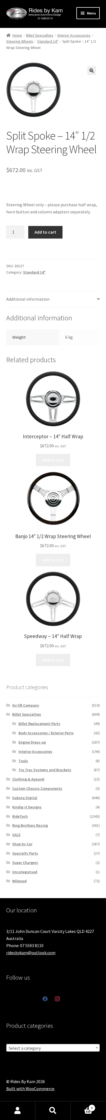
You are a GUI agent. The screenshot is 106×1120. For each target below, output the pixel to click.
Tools (23, 760)
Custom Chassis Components (37, 788)
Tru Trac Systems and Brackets (44, 769)
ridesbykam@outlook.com (30, 952)
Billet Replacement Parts (39, 723)
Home (17, 35)
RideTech (20, 816)
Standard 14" (47, 41)
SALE (16, 834)
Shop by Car (22, 844)
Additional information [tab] (27, 299)
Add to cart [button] (53, 460)
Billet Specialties (39, 35)
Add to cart (45, 232)
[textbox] (53, 1048)
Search (53, 1110)
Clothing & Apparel (28, 779)
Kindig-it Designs (27, 807)
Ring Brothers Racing (30, 825)
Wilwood (19, 880)
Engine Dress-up (32, 742)
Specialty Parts (25, 853)
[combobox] (53, 1048)
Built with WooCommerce (30, 1088)
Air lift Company (25, 705)
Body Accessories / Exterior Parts (46, 732)
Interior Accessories (74, 35)
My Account (17, 1110)
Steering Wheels (19, 41)
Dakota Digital (24, 797)
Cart (82, 1106)
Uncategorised (24, 871)
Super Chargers (25, 862)
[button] (91, 70)
